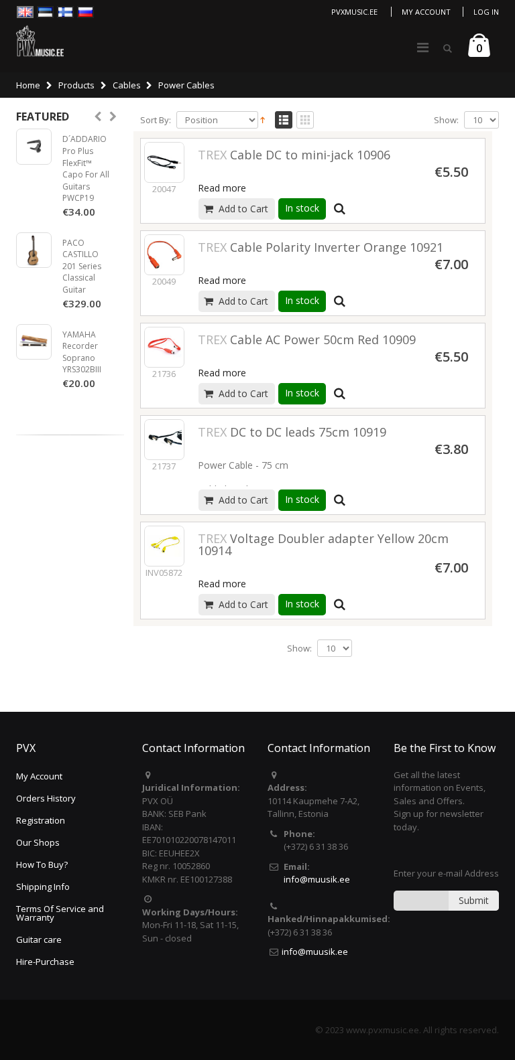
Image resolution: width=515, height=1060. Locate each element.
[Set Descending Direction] (262, 119)
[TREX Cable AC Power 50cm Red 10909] (164, 346)
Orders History (46, 798)
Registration (40, 820)
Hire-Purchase (45, 962)
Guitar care (39, 939)
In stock (302, 208)
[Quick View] (340, 209)
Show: (446, 120)
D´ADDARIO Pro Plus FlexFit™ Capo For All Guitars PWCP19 (85, 168)
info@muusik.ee (317, 879)
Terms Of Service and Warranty (60, 913)
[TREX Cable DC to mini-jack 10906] (164, 162)
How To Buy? (42, 864)
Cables (127, 85)
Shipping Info (43, 887)
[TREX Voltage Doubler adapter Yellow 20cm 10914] (164, 545)
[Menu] (422, 47)
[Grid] (305, 121)
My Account (426, 12)
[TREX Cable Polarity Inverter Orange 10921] (164, 254)
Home (28, 85)
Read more (222, 187)
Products (76, 85)
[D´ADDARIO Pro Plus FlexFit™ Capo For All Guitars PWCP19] (34, 146)
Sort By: (155, 120)
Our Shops (38, 842)
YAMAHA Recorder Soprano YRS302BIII (81, 352)
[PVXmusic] (40, 41)
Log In (486, 12)
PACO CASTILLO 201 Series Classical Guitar (81, 266)
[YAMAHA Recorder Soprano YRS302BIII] (34, 342)
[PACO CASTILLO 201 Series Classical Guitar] (34, 250)
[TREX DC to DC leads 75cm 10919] (164, 439)
